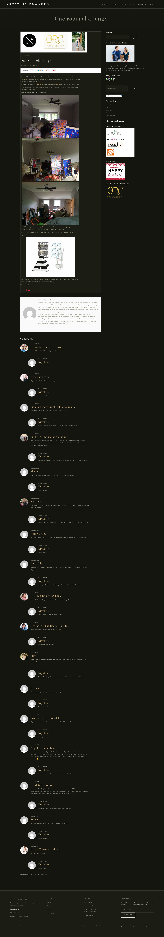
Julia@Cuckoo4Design (44, 849)
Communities (50, 914)
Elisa (33, 656)
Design (48, 906)
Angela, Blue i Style (43, 748)
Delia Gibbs (38, 564)
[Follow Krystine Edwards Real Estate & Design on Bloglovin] (125, 96)
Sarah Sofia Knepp (42, 785)
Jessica (35, 688)
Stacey (35, 819)
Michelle (36, 471)
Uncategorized (110, 115)
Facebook (19, 916)
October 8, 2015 (24, 56)
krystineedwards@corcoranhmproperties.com (95, 906)
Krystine (37, 65)
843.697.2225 (88, 902)
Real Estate (109, 110)
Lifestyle (108, 107)
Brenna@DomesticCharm (46, 596)
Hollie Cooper (39, 534)
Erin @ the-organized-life (46, 718)
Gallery (49, 910)
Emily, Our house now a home (49, 437)
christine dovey (40, 377)
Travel (108, 113)
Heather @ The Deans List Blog (50, 626)
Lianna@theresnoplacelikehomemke (53, 407)
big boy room (57, 85)
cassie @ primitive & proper (48, 347)
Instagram (12, 916)
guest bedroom (38, 85)
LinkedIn (26, 916)
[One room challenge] (29, 313)
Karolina (36, 501)
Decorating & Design (25, 65)
